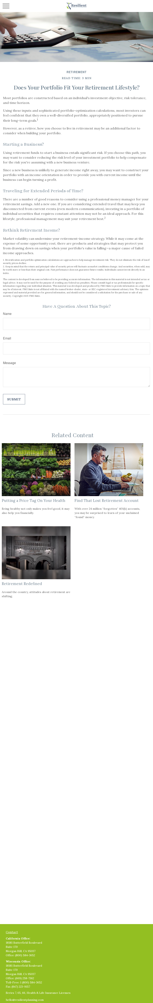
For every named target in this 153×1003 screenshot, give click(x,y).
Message (9, 362)
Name (7, 313)
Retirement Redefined (22, 583)
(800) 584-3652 (25, 955)
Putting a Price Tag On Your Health (33, 500)
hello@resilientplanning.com (25, 1000)
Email (7, 338)
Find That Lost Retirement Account (107, 500)
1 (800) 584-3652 (31, 982)
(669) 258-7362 (24, 978)
